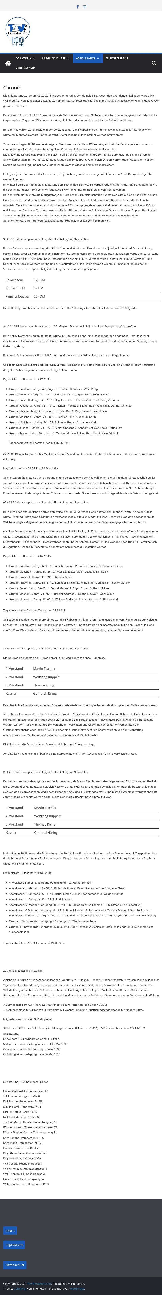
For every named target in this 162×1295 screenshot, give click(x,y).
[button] (34, 58)
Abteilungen (85, 58)
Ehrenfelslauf (117, 58)
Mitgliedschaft (53, 58)
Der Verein (24, 58)
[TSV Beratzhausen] (8, 63)
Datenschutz (14, 1265)
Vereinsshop (25, 68)
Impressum (14, 1245)
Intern (10, 1230)
